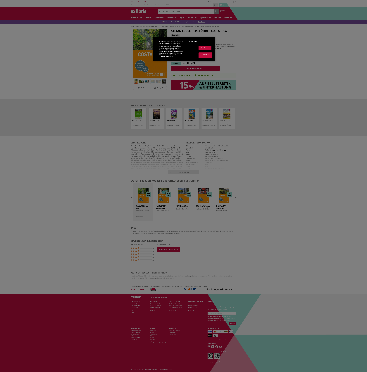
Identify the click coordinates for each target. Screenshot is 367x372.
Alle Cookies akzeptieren (205, 55)
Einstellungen (193, 41)
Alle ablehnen (205, 48)
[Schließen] (213, 38)
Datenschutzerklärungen (166, 56)
